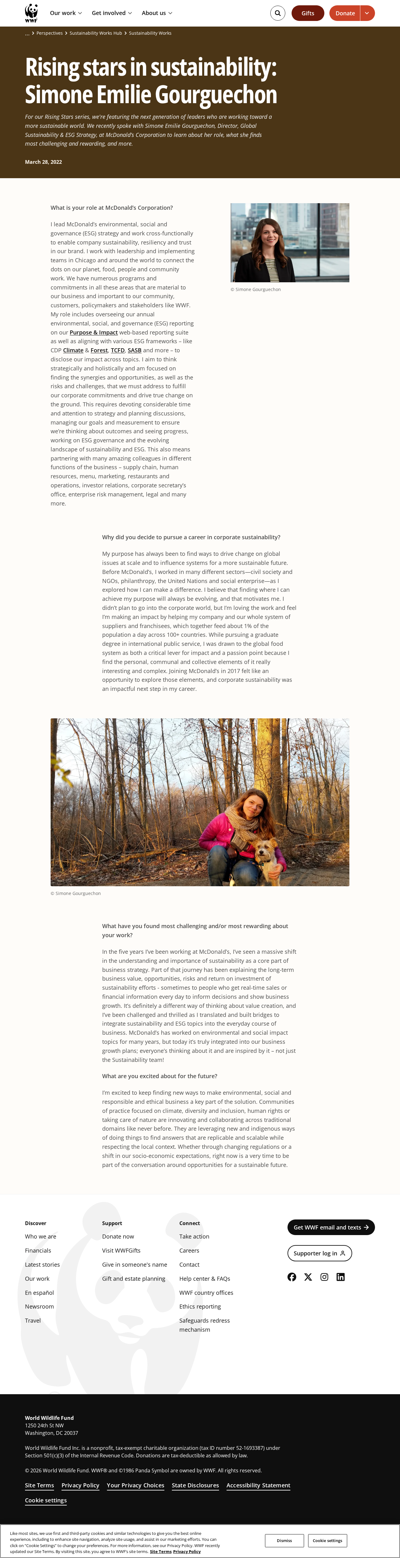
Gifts (308, 13)
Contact (189, 1264)
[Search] (277, 13)
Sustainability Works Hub (96, 33)
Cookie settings (46, 1500)
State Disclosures (195, 1485)
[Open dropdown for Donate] (367, 13)
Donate (345, 13)
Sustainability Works (150, 33)
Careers (189, 1250)
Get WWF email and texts (327, 1227)
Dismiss (284, 1540)
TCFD (118, 350)
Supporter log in (315, 1253)
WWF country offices (206, 1292)
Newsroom (39, 1306)
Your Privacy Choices (135, 1485)
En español (39, 1292)
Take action (194, 1236)
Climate (73, 350)
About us (154, 13)
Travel (33, 1320)
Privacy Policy (81, 1485)
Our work (63, 13)
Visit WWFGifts (121, 1250)
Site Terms (39, 1485)
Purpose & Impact (94, 332)
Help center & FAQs (204, 1278)
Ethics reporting (200, 1306)
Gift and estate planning (133, 1278)
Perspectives (50, 33)
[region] (200, 1541)
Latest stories (42, 1264)
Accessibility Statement (258, 1485)
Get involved (109, 13)
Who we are (40, 1236)
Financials (38, 1250)
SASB (135, 350)
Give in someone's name (134, 1264)
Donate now (118, 1236)
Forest (99, 350)
